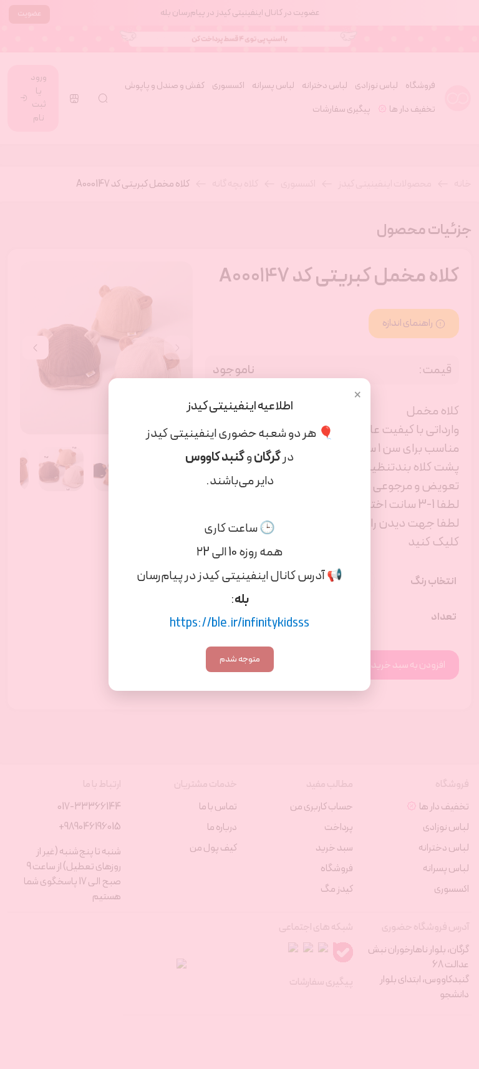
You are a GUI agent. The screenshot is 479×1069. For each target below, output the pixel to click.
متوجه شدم (240, 659)
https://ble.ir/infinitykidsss (239, 623)
